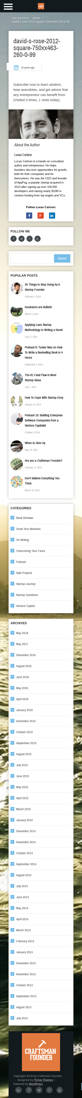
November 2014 (26, 842)
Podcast (21, 562)
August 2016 (23, 666)
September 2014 (26, 864)
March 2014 (23, 930)
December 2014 (26, 831)
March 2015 (23, 809)
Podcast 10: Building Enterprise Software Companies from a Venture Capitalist (44, 420)
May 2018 (22, 633)
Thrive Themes (43, 1080)
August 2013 (23, 1007)
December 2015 (26, 721)
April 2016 (22, 699)
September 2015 (26, 743)
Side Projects (24, 573)
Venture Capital (25, 606)
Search (62, 258)
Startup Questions (27, 595)
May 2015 (22, 787)
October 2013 (24, 985)
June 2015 (22, 776)
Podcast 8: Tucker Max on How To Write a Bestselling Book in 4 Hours (44, 352)
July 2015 (22, 765)
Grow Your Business (28, 529)
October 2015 (24, 732)
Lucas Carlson (23, 155)
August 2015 (23, 754)
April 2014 (22, 919)
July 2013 (22, 1018)
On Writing (22, 540)
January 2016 (24, 710)
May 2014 (22, 908)
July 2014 (22, 886)
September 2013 (26, 996)
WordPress (36, 1084)
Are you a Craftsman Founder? (43, 460)
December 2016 (26, 655)
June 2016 (22, 677)
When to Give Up (35, 443)
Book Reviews (24, 518)
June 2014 (22, 897)
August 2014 (23, 875)
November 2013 (26, 974)
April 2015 (22, 798)
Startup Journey (25, 584)
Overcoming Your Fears (30, 551)
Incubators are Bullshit (38, 307)
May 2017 (22, 644)
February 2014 (25, 941)
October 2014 (24, 853)
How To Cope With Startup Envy (44, 397)
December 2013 (26, 963)
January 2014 (24, 952)
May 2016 (22, 688)
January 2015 (24, 820)
